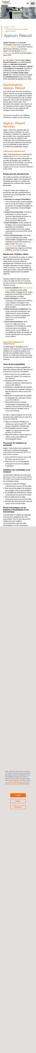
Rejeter (18, 801)
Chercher (28, 3)
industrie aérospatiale (19, 156)
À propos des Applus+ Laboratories (17, 29)
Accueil (6, 27)
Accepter (18, 795)
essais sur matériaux (10, 47)
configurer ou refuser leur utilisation (15, 782)
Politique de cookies (12, 784)
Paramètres (18, 807)
